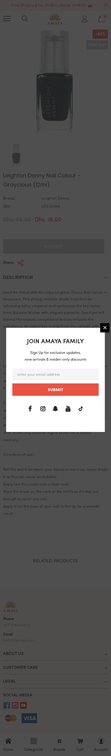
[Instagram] (42, 409)
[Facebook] (30, 409)
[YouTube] (68, 409)
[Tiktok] (80, 409)
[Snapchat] (55, 409)
